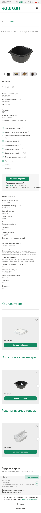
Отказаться (20, 509)
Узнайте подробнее (29, 499)
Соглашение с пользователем (13, 490)
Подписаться (32, 477)
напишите (9, 185)
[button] (36, 74)
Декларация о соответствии (12, 492)
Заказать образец (17, 178)
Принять (20, 504)
